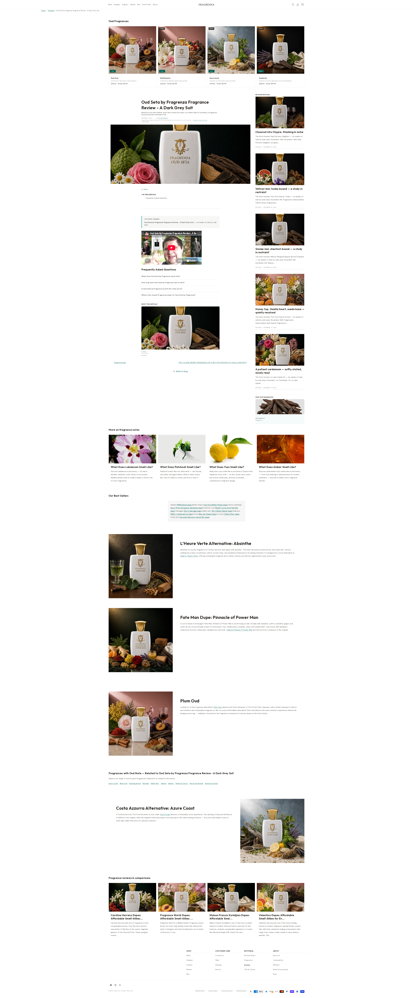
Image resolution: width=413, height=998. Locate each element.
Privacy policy (213, 991)
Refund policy (200, 991)
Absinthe (146, 783)
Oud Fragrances (119, 21)
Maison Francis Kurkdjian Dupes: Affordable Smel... (230, 917)
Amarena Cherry (182, 783)
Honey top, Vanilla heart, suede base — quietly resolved (279, 310)
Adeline (163, 783)
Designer (189, 960)
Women (189, 969)
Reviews (51, 11)
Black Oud (123, 783)
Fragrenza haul (120, 362)
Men (188, 974)
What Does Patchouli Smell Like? (180, 467)
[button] (125, 4)
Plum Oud (218, 707)
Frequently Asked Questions (156, 198)
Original (189, 965)
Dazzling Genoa (135, 783)
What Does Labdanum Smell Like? (132, 467)
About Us (276, 955)
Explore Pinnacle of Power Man (239, 630)
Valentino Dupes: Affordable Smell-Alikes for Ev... (276, 917)
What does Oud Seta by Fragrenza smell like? (160, 276)
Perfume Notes (249, 955)
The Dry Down (249, 969)
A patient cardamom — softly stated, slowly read (278, 371)
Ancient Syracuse (211, 783)
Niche (188, 955)
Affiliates (276, 965)
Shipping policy (241, 991)
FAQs (217, 960)
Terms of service (227, 991)
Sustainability (278, 960)
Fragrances (248, 960)
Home (43, 11)
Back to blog (182, 371)
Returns (218, 969)
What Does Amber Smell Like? (277, 467)
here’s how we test (200, 120)
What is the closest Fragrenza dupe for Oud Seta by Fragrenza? (168, 295)
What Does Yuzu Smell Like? (227, 467)
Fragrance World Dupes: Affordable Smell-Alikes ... (176, 917)
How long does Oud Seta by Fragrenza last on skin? (163, 282)
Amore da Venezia (196, 783)
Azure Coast (113, 783)
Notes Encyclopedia (280, 969)
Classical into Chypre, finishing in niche (279, 132)
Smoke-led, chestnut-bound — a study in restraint (278, 250)
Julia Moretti (163, 118)
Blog (274, 974)
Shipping (218, 965)
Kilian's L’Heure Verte (189, 556)
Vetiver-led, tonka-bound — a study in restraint (278, 190)
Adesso (171, 783)
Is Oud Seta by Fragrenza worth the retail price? (161, 289)
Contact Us (219, 955)
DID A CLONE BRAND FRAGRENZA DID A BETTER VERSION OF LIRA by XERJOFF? (213, 362)
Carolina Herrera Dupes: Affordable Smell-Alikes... (127, 917)
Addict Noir (155, 783)
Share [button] (146, 189)
